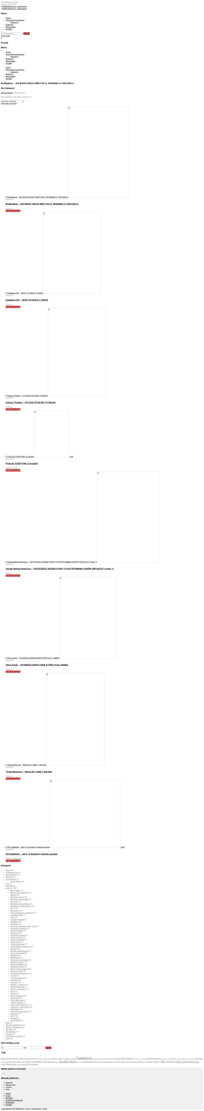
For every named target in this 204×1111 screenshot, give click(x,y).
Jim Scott (172, 1059)
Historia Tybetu (16, 937)
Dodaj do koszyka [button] (13, 211)
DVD (7, 884)
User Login (5, 36)
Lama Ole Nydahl (17, 953)
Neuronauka (10, 27)
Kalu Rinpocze (190, 1059)
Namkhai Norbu (16, 962)
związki (19, 1064)
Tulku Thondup (167, 1061)
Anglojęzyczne (12, 872)
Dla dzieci (14, 924)
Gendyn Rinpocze (153, 1058)
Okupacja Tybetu (17, 967)
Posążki (9, 1034)
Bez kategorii (11, 875)
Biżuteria (9, 877)
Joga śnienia (15, 942)
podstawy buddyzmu (91, 1062)
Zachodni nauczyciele (19, 1011)
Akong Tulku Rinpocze (19, 893)
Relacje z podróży (17, 985)
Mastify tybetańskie (14, 1025)
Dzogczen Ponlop (17, 935)
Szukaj (26, 33)
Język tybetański (17, 940)
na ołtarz (79, 1062)
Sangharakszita (107, 1062)
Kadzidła (9, 886)
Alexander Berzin (17, 897)
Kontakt (9, 29)
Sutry (12, 991)
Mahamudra (15, 958)
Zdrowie (13, 1014)
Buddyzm (9, 25)
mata (57, 1062)
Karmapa (14, 949)
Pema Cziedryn (16, 971)
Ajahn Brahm (15, 890)
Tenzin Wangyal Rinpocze (135, 1062)
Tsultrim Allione (16, 1002)
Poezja (13, 976)
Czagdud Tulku (16, 915)
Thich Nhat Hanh (17, 1000)
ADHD (8, 870)
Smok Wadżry (16, 881)
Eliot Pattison (127, 1058)
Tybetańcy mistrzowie (19, 1007)
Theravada (14, 998)
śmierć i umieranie (30, 1064)
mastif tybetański (48, 1062)
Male (8, 1023)
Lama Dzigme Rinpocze (15, 1062)
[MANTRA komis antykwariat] (14, 6)
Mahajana (14, 955)
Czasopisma (11, 879)
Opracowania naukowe (19, 969)
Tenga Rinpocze (17, 996)
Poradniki (14, 980)
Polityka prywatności (14, 1100)
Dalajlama (14, 922)
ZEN (12, 1016)
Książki (9, 888)
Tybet (3, 1064)
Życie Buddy (15, 1020)
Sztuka (13, 993)
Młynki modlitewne (13, 1027)
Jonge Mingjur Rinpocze (20, 946)
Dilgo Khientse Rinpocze (99, 1059)
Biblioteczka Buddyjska (20, 904)
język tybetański (181, 1059)
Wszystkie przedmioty (15, 20)
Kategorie (14, 22)
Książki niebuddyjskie (19, 951)
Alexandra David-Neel (19, 899)
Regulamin (10, 1102)
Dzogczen (14, 933)
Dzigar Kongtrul (16, 931)
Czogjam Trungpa (17, 919)
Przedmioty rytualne (14, 1036)
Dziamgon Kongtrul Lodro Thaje (23, 926)
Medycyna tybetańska (19, 960)
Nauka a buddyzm (17, 964)
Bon (12, 908)
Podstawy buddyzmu (19, 973)
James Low (164, 1059)
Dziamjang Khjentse (18, 928)
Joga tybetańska (17, 944)
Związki (13, 1018)
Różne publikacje (17, 987)
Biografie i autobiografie (20, 906)
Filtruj (48, 1048)
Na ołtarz (9, 1029)
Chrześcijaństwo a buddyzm (22, 913)
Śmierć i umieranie (18, 989)
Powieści (14, 982)
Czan (12, 917)
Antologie (14, 902)
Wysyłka (9, 1098)
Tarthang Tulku (119, 1062)
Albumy (13, 895)
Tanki (8, 1038)
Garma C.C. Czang (139, 1059)
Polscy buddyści (17, 978)
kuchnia (3, 1062)
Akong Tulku (18, 1058)
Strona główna (7, 93)
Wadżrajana (15, 1009)
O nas (8, 1096)
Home (8, 18)
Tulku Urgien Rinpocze (19, 1005)
